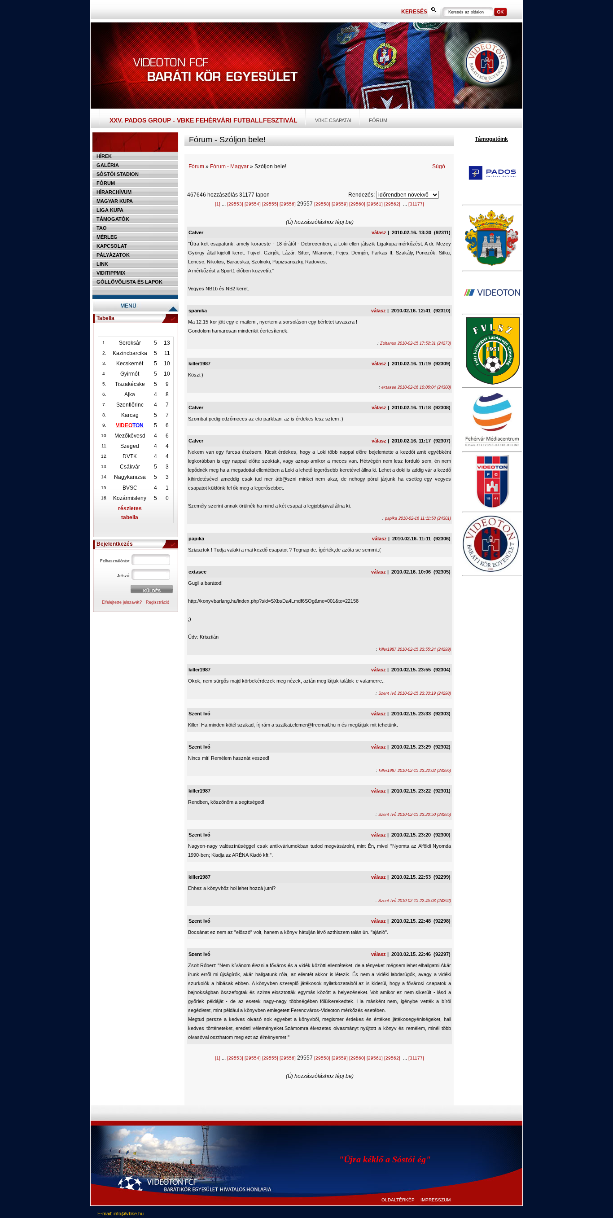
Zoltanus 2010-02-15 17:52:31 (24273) (415, 343)
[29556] (288, 204)
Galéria (107, 165)
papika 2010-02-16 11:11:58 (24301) (418, 518)
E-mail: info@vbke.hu (120, 1213)
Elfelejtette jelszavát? (122, 602)
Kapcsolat (111, 246)
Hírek (104, 156)
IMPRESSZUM (435, 1199)
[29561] (375, 204)
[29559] (340, 204)
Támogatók (112, 219)
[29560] (357, 204)
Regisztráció (157, 602)
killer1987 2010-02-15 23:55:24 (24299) (415, 649)
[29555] (270, 204)
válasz (379, 232)
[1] (217, 204)
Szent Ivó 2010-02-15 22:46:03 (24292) (414, 900)
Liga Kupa (109, 210)
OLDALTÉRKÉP (398, 1199)
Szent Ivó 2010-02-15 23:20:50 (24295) (414, 814)
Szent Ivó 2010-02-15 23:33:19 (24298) (414, 693)
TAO (101, 228)
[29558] (322, 204)
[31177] (416, 204)
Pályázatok (113, 255)
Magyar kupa (114, 201)
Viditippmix (110, 273)
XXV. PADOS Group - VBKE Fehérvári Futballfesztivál (203, 120)
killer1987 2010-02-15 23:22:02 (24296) (415, 770)
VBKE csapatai (333, 120)
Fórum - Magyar (229, 166)
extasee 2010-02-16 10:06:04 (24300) (416, 387)
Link (102, 264)
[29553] (235, 204)
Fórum (378, 120)
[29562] (392, 204)
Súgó (438, 166)
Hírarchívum (113, 192)
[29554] (253, 204)
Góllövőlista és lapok (129, 282)
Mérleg (107, 237)
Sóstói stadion (117, 174)
